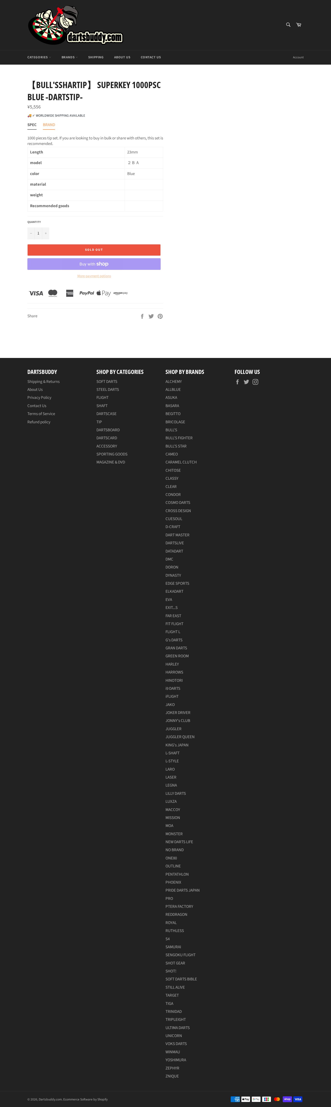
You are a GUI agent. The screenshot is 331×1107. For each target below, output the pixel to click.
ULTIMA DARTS (178, 1028)
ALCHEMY (174, 382)
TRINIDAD (174, 1012)
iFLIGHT (172, 696)
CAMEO (172, 454)
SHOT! (171, 971)
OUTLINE (173, 866)
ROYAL (171, 923)
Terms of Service (41, 414)
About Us (122, 57)
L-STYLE (172, 761)
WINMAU (173, 1052)
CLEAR (171, 487)
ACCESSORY (106, 446)
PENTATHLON (177, 874)
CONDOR (173, 495)
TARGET (172, 995)
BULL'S (171, 430)
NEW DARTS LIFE (179, 842)
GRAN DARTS (176, 648)
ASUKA (171, 398)
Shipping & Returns (43, 382)
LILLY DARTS (176, 793)
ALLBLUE (173, 390)
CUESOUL (174, 519)
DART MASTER (177, 535)
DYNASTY (173, 575)
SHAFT (102, 406)
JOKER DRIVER (178, 713)
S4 (168, 939)
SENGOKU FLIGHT (181, 955)
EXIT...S (172, 608)
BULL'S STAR (176, 446)
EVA (169, 600)
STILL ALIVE (175, 987)
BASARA (172, 406)
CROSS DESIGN (178, 511)
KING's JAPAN (177, 745)
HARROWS (174, 672)
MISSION (173, 818)
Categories (38, 57)
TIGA (169, 1004)
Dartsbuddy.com (50, 1099)
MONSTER (174, 834)
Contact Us (151, 57)
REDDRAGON (176, 914)
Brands (69, 57)
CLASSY (172, 478)
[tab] (32, 126)
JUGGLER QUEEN (180, 737)
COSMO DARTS (178, 503)
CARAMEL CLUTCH (181, 462)
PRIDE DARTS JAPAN (183, 890)
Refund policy (38, 422)
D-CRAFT (173, 527)
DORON (172, 567)
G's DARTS (174, 640)
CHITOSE (173, 470)
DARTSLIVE (175, 543)
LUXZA (171, 801)
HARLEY (172, 664)
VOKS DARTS (176, 1044)
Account (298, 57)
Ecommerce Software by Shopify (85, 1099)
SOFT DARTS (106, 382)
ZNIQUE (172, 1076)
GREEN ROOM (177, 656)
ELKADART (174, 591)
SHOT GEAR (175, 963)
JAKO (170, 705)
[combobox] (288, 25)
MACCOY (173, 810)
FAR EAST (173, 616)
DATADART (174, 551)
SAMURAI (173, 947)
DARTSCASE (106, 414)
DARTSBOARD (108, 430)
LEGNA (171, 785)
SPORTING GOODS (111, 454)
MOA (169, 826)
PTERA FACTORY (179, 907)
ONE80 (171, 858)
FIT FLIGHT (174, 624)
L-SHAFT (173, 753)
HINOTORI (174, 680)
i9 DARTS (173, 688)
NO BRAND (175, 850)
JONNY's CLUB (178, 721)
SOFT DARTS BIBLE (181, 979)
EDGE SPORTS (177, 583)
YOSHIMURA (176, 1060)
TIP (99, 422)
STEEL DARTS (107, 390)
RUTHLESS (175, 931)
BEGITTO (173, 414)
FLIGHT (102, 398)
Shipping (96, 57)
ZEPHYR (172, 1068)
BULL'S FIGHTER (179, 438)
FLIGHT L (173, 632)
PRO (169, 899)
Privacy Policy (39, 398)
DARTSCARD (106, 438)
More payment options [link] (94, 276)
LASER (171, 777)
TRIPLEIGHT (176, 1020)
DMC (169, 559)
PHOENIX (173, 882)
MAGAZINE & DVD (110, 462)
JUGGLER (173, 729)
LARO (170, 769)
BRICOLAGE (175, 422)
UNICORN (174, 1036)
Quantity (34, 222)
